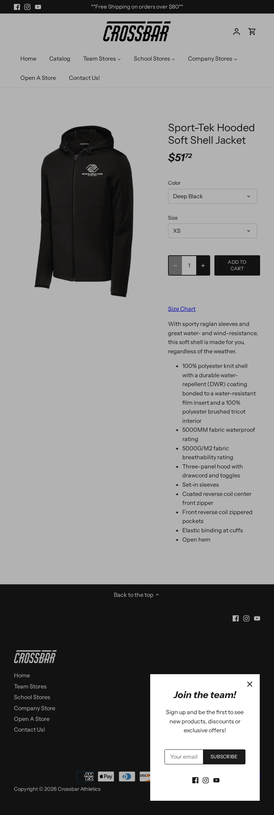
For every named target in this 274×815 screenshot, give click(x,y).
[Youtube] (216, 780)
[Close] (250, 684)
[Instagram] (206, 780)
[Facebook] (195, 780)
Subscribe (224, 756)
